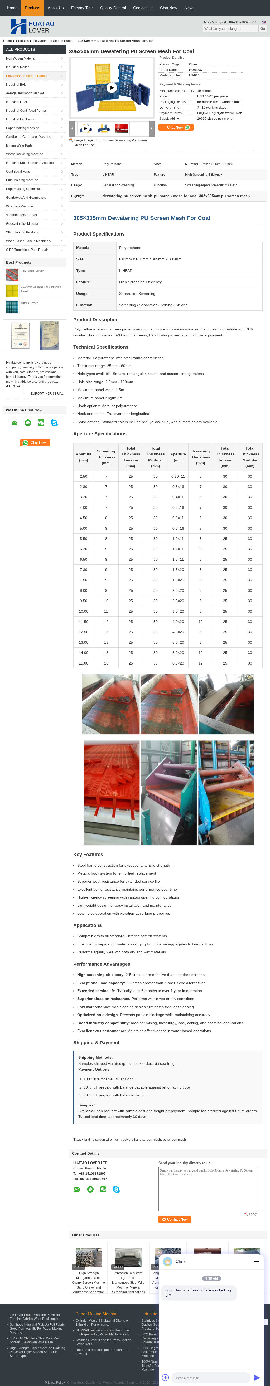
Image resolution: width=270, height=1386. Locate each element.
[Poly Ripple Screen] (12, 274)
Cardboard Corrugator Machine (28, 137)
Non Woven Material (20, 58)
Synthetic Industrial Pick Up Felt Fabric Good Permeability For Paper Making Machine (37, 1328)
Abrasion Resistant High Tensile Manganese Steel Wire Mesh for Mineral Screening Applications (128, 1282)
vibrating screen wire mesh (101, 1139)
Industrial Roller (17, 67)
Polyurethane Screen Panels (53, 41)
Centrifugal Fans (18, 171)
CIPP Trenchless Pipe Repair (27, 250)
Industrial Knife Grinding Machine (30, 163)
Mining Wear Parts (19, 145)
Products (32, 8)
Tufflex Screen (29, 302)
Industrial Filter (16, 102)
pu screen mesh (174, 1139)
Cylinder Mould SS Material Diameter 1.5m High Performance (102, 1322)
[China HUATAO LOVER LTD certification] (20, 335)
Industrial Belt (16, 84)
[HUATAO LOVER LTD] (32, 26)
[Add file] (165, 1377)
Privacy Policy (55, 1382)
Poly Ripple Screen (32, 270)
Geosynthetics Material (22, 224)
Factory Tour (82, 8)
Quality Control (113, 8)
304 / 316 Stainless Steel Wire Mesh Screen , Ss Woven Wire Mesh (35, 1340)
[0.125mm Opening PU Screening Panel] (12, 290)
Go (262, 29)
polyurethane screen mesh (142, 1139)
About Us (56, 8)
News (190, 8)
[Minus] (257, 1261)
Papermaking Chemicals (23, 189)
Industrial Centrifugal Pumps (26, 111)
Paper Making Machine (22, 128)
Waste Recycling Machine (24, 154)
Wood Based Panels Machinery (28, 241)
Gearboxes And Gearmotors (26, 197)
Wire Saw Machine (19, 206)
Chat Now (168, 8)
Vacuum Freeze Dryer (21, 215)
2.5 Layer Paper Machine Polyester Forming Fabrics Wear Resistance (35, 1317)
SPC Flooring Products (22, 232)
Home (12, 8)
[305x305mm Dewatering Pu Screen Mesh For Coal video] (112, 87)
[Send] (257, 1377)
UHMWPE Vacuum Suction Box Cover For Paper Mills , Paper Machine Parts (103, 1332)
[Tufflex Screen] (12, 307)
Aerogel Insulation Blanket (25, 93)
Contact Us (143, 8)
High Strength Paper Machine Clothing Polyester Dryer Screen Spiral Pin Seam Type (37, 1352)
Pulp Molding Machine (22, 180)
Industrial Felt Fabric (20, 119)
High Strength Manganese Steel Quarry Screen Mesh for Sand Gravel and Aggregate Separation (89, 1282)
